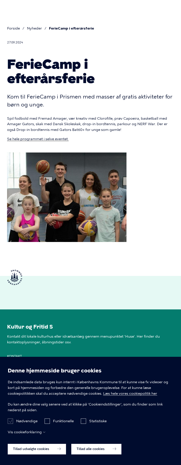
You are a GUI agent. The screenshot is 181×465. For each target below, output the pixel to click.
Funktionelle (63, 421)
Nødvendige (27, 421)
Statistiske (98, 421)
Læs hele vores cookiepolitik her (130, 393)
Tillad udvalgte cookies (31, 449)
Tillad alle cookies (91, 449)
